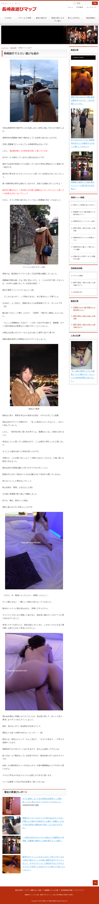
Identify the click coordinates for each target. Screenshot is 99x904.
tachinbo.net (77, 292)
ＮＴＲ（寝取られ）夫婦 (33, 890)
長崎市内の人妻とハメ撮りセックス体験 (84, 248)
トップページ (4, 47)
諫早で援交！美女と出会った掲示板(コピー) (84, 284)
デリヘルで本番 (24, 18)
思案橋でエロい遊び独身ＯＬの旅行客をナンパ (84, 213)
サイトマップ (91, 7)
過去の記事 (13, 47)
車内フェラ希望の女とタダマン (84, 205)
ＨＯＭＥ (8, 18)
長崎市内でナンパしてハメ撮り (84, 221)
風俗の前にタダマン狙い (57, 19)
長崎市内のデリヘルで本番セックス (84, 239)
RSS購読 (80, 7)
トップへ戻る (95, 882)
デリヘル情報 (78, 276)
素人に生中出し (74, 18)
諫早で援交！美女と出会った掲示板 (84, 229)
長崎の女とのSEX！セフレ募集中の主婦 (84, 257)
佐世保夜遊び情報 (66, 890)
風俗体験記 (90, 18)
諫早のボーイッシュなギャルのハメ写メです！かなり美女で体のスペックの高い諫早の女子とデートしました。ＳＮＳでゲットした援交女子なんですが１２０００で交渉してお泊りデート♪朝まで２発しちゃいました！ (43, 863)
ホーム (70, 7)
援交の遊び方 (41, 18)
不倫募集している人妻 (51, 890)
